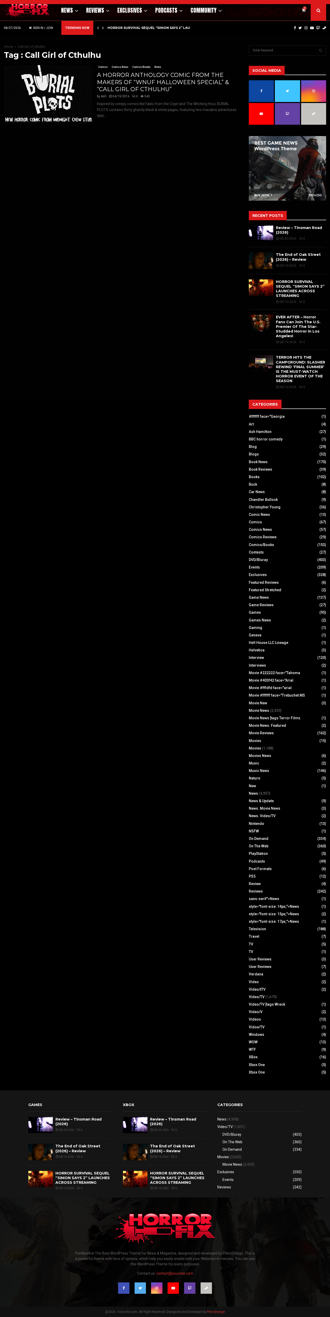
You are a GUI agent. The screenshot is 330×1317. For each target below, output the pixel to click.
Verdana (256, 974)
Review (255, 884)
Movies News (260, 756)
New (252, 786)
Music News (259, 771)
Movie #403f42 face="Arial (271, 680)
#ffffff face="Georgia (267, 416)
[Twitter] (300, 28)
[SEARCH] (320, 50)
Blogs (254, 454)
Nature (254, 778)
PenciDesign (216, 1312)
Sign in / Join (42, 28)
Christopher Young (264, 507)
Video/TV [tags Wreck (267, 1004)
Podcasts (166, 10)
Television (257, 929)
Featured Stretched (265, 590)
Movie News (259, 710)
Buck (253, 484)
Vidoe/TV (257, 1027)
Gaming (255, 628)
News (67, 10)
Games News (260, 620)
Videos (255, 1019)
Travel (254, 936)
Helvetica (257, 650)
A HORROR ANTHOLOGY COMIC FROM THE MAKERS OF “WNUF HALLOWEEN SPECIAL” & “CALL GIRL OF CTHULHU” (163, 82)
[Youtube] (312, 28)
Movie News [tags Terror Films (274, 718)
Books (254, 477)
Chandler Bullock (263, 500)
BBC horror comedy (266, 439)
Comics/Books (141, 67)
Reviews (95, 10)
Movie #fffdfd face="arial (270, 688)
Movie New (258, 703)
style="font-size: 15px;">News (274, 914)
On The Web (258, 846)
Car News (257, 492)
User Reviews (260, 959)
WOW (253, 1042)
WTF (252, 1049)
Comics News (120, 67)
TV (251, 944)
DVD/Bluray (258, 560)
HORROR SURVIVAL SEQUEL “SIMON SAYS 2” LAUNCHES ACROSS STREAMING (300, 288)
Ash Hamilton (260, 432)
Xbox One (257, 1065)
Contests (256, 552)
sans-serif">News (264, 899)
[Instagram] (306, 28)
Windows (256, 1034)
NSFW (254, 831)
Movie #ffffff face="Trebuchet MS (277, 695)
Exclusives (129, 10)
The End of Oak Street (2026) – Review (298, 257)
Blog (253, 447)
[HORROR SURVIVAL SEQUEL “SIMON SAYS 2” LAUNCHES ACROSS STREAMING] (261, 287)
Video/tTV (257, 989)
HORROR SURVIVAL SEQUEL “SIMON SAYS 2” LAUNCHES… (156, 28)
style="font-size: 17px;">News (274, 921)
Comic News (259, 514)
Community (204, 10)
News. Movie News (264, 808)
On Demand (258, 839)
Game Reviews (261, 605)
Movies (255, 741)
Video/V (255, 1012)
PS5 (252, 876)
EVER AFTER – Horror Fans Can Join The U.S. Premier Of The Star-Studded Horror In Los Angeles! (298, 326)
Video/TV (257, 997)
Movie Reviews (261, 733)
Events (254, 567)
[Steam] (324, 28)
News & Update (261, 801)
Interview (256, 658)
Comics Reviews (263, 537)
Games (255, 612)
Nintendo (256, 824)
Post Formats (260, 869)
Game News (259, 597)
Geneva (255, 635)
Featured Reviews (264, 582)
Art (251, 424)
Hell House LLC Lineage (268, 643)
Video (254, 982)
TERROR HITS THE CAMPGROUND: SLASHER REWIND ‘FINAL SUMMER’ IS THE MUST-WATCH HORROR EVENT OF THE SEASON (300, 369)
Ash (103, 96)
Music (254, 763)
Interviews (257, 665)
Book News (258, 462)
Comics (103, 67)
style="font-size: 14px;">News (274, 906)
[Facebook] (295, 28)
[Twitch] (318, 28)
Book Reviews (260, 469)
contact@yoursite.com (174, 1273)
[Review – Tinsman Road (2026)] (261, 233)
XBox (253, 1057)
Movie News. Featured (267, 725)
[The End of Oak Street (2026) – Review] (261, 260)
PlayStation (258, 853)
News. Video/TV (262, 816)
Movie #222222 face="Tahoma (274, 673)
